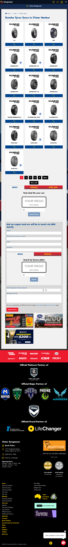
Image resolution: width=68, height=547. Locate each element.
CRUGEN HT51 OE (34, 91)
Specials (5, 516)
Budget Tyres (37, 488)
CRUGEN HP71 (14, 66)
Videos (4, 532)
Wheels (4, 496)
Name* (8, 231)
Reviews (5, 534)
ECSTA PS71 (14, 168)
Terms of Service (50, 305)
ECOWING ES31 (53, 117)
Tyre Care (5, 492)
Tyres (4, 483)
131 (34, 40)
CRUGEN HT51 (14, 91)
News (4, 527)
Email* (8, 242)
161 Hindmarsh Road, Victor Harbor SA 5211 (13, 450)
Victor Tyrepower (35, 6)
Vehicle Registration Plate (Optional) (16, 288)
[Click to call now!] (53, 2)
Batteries (4, 505)
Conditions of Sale (22, 544)
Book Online (6, 521)
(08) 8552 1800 (10, 454)
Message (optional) (11, 293)
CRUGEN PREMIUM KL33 (14, 117)
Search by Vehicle (7, 485)
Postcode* (9, 247)
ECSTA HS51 (14, 143)
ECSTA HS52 (34, 143)
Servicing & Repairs (7, 507)
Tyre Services (5, 509)
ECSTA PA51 (53, 143)
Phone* (15, 236)
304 (53, 40)
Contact (4, 518)
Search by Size (6, 488)
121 (14, 40)
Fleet (3, 525)
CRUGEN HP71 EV (34, 66)
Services (5, 503)
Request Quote (12, 309)
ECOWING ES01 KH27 (34, 117)
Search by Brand (7, 490)
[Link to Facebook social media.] (50, 543)
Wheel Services (6, 512)
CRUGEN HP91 (54, 66)
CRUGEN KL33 (54, 91)
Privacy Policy (39, 305)
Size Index (37, 483)
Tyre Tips (4, 494)
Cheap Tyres (37, 490)
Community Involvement (10, 523)
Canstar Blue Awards (40, 485)
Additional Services (7, 514)
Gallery (4, 530)
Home (8, 13)
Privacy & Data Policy (12, 544)
